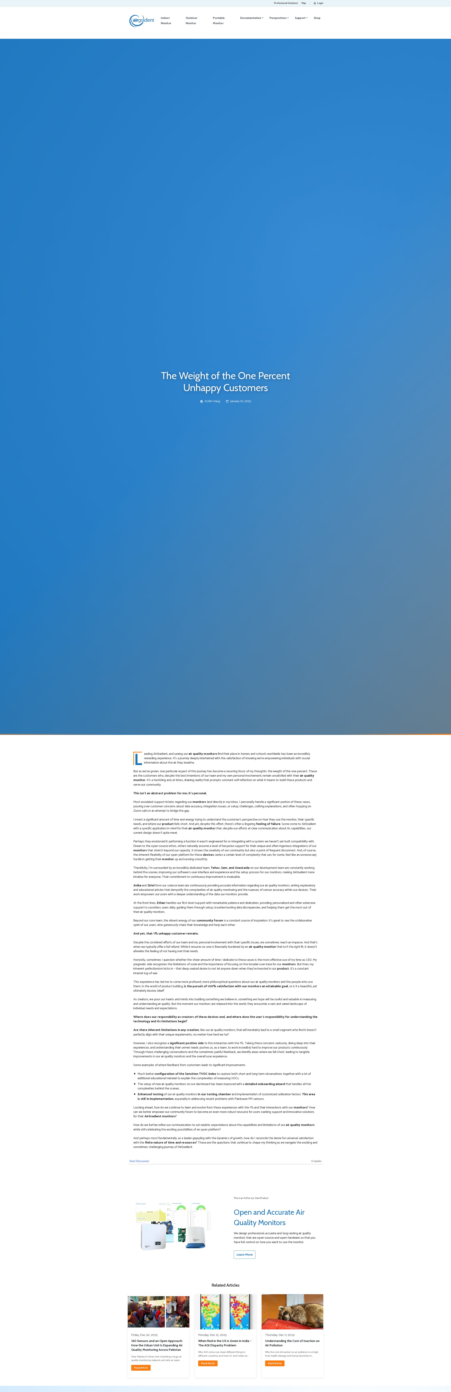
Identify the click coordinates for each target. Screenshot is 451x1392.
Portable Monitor (218, 21)
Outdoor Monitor (191, 21)
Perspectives (278, 18)
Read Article (141, 1367)
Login (320, 3)
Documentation (250, 18)
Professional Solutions (286, 3)
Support (300, 18)
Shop (317, 18)
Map (303, 3)
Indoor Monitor (166, 21)
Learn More (245, 1254)
